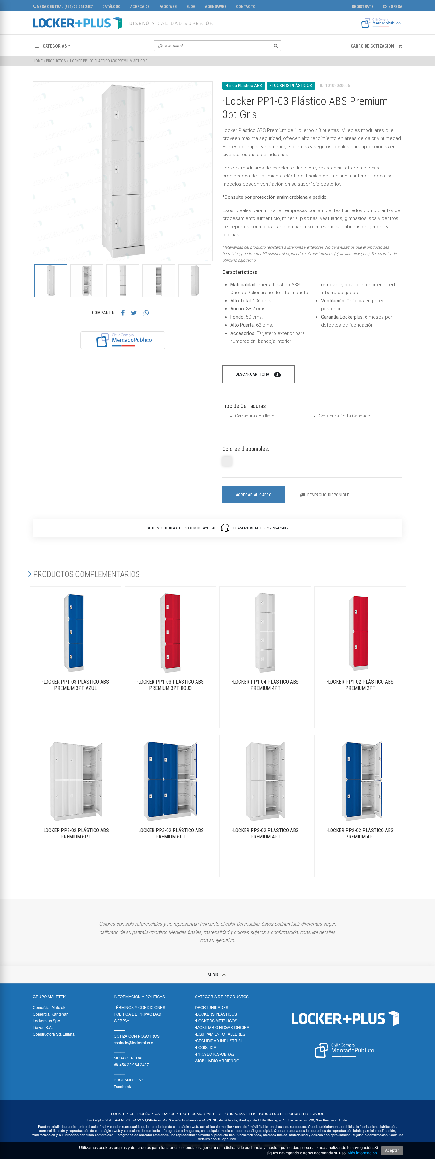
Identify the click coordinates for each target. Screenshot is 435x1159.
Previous (28, 280)
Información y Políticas (139, 996)
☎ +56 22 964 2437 (131, 1064)
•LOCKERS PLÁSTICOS (216, 1014)
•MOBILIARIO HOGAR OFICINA (222, 1027)
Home (38, 61)
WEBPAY (121, 1020)
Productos (56, 61)
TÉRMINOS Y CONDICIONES (139, 1007)
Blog (191, 6)
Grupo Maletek (49, 996)
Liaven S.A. (43, 1027)
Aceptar (392, 1150)
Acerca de (140, 6)
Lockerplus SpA (46, 1020)
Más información (362, 1152)
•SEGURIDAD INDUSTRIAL (219, 1040)
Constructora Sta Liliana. (54, 1034)
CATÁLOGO (111, 6)
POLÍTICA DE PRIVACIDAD (137, 1014)
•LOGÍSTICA (205, 1047)
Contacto (246, 6)
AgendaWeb (215, 6)
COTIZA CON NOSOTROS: (137, 1035)
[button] (53, 46)
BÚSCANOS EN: (128, 1079)
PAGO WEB (168, 6)
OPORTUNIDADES (211, 1007)
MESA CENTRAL (129, 1057)
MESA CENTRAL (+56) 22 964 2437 (64, 6)
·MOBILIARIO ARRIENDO (217, 1060)
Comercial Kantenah (50, 1014)
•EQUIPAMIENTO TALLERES (220, 1034)
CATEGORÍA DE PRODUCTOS (222, 996)
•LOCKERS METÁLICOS (216, 1020)
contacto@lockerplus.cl (134, 1042)
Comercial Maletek (49, 1007)
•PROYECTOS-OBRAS (214, 1054)
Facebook (122, 1086)
